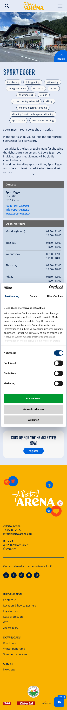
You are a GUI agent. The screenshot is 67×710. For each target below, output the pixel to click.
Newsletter (10, 669)
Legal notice (10, 611)
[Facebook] (14, 575)
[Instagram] (6, 575)
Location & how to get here (19, 605)
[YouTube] (29, 575)
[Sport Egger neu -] (33, 37)
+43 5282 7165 (12, 530)
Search (6, 6)
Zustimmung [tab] (12, 296)
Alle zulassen (33, 398)
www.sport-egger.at (18, 213)
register (33, 451)
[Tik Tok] (21, 575)
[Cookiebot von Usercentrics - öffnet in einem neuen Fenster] (49, 287)
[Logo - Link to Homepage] (33, 6)
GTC (5, 622)
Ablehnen (33, 419)
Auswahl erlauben (33, 409)
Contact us (9, 600)
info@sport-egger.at (18, 209)
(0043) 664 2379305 (17, 205)
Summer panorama (15, 654)
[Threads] (37, 575)
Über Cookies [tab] (55, 296)
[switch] (58, 363)
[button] (33, 173)
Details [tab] (34, 296)
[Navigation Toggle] (60, 5)
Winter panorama (14, 648)
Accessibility (10, 628)
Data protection (13, 616)
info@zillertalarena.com (18, 534)
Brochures (9, 643)
